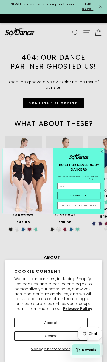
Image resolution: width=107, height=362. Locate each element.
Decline (51, 335)
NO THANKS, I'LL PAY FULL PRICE (79, 206)
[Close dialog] (101, 151)
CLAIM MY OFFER (79, 196)
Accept (51, 322)
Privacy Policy (77, 308)
